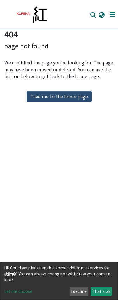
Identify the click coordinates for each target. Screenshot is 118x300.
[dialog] (59, 281)
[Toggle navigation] (112, 14)
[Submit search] (93, 15)
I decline (79, 291)
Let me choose (18, 291)
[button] (101, 14)
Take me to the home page (59, 96)
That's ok (101, 291)
